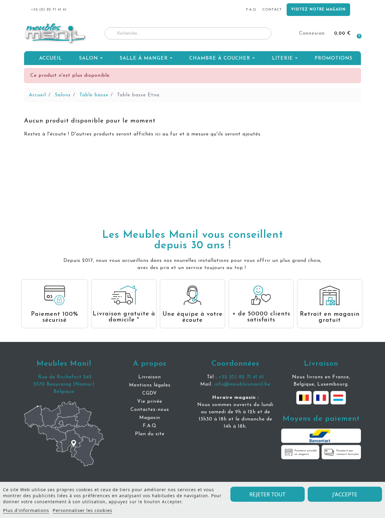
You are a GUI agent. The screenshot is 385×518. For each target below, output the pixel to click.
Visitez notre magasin (318, 9)
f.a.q (251, 9)
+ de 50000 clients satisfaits (261, 317)
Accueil (37, 95)
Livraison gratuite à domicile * (124, 317)
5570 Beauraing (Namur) (64, 384)
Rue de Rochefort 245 (64, 377)
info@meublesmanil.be (242, 384)
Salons (63, 95)
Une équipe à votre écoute (192, 317)
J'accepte (344, 494)
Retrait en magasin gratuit (330, 317)
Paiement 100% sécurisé (54, 317)
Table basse (93, 95)
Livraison (321, 364)
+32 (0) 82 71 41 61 (241, 377)
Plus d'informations (26, 510)
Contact (272, 9)
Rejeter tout (267, 494)
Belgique (64, 391)
